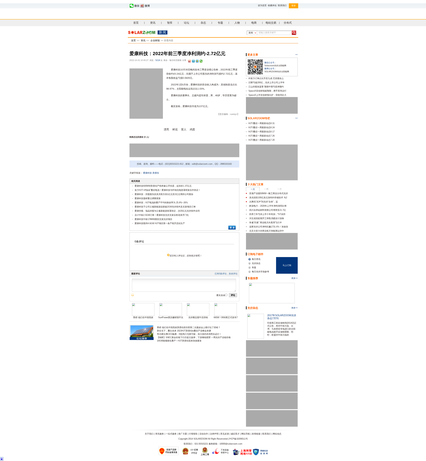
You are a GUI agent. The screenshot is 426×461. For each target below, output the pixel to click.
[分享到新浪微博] (189, 61)
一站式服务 (171, 434)
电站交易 (271, 22)
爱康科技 (147, 173)
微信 (136, 5)
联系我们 (282, 5)
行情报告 (193, 434)
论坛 (186, 22)
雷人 (183, 129)
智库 (169, 22)
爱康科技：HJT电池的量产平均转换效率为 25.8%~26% (161, 202)
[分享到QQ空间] (197, 61)
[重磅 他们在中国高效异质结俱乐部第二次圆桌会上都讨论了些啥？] (143, 315)
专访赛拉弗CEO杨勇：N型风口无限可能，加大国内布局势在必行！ (189, 334)
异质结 (155, 173)
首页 (136, 22)
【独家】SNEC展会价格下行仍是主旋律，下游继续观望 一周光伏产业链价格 (194, 337)
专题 (220, 22)
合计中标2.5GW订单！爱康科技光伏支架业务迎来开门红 (162, 215)
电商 (254, 22)
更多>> (294, 278)
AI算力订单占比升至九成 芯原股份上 (266, 78)
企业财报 (155, 40)
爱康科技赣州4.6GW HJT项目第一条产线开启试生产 (160, 223)
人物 (237, 22)
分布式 (288, 22)
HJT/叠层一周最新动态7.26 (261, 136)
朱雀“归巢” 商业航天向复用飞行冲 (265, 222)
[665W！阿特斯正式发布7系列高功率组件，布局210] (225, 315)
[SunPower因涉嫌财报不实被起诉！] (170, 315)
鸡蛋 (192, 129)
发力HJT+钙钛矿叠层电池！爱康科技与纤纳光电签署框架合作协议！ (168, 190)
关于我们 (149, 434)
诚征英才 (235, 434)
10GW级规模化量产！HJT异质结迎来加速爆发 (179, 340)
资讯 (152, 22)
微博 (147, 5)
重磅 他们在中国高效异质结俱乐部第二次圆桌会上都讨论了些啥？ (188, 327)
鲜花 (175, 129)
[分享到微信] (201, 61)
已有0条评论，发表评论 (226, 273)
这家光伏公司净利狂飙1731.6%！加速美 (268, 226)
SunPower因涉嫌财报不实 (170, 317)
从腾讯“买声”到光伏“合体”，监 (263, 201)
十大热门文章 (255, 184)
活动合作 (203, 434)
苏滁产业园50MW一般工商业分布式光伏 (268, 193)
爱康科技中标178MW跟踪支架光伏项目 (153, 219)
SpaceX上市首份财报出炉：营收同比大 (267, 95)
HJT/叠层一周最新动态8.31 (261, 123)
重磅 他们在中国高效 (143, 317)
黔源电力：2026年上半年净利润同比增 (267, 206)
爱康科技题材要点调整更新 (148, 198)
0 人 (146, 137)
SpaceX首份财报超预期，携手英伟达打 (267, 91)
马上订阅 (287, 265)
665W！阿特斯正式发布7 (226, 317)
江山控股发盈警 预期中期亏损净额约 (266, 86)
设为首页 (262, 5)
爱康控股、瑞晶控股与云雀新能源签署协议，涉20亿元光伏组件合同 (167, 211)
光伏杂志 (252, 308)
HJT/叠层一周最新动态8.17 (261, 131)
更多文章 (252, 54)
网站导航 (245, 434)
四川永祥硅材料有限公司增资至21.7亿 (267, 210)
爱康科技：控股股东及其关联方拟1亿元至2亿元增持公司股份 (164, 194)
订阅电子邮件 (255, 254)
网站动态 (277, 434)
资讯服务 (159, 434)
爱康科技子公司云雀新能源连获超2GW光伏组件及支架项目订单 (165, 206)
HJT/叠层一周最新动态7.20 (261, 140)
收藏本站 (272, 5)
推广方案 (182, 434)
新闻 (251, 32)
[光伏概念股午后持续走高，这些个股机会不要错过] (198, 315)
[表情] (133, 295)
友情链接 (256, 434)
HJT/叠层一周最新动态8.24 (261, 127)
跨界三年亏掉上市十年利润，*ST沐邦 (267, 214)
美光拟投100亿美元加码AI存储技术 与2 (268, 197)
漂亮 (166, 129)
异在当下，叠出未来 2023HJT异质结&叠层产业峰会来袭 (184, 330)
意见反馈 (224, 434)
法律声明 (214, 434)
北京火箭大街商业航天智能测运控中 (266, 231)
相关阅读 (135, 181)
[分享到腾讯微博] (193, 61)
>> (296, 54)
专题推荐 (252, 278)
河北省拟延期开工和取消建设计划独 (266, 218)
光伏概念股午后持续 (198, 317)
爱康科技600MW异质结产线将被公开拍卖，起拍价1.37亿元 (163, 186)
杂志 (203, 22)
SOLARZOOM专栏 (258, 118)
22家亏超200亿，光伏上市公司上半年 (266, 82)
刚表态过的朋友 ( (137, 137)
